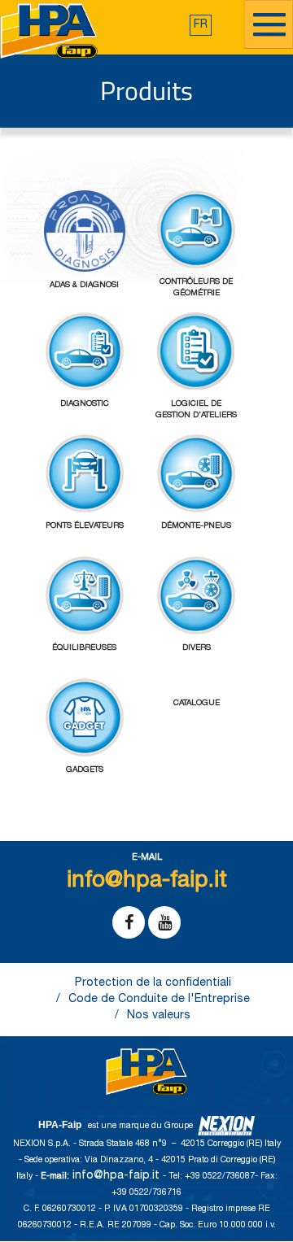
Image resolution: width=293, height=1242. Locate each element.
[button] (201, 25)
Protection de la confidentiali (153, 983)
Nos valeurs (158, 1016)
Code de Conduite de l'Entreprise (159, 999)
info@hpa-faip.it (117, 1176)
